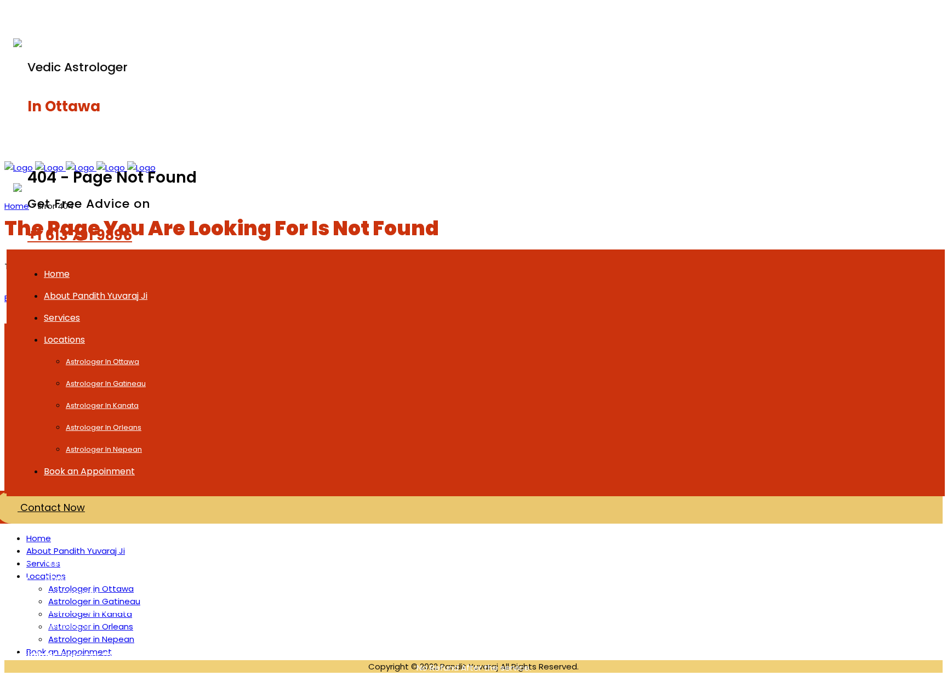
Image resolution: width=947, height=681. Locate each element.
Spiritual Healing (605, 14)
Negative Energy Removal (569, 609)
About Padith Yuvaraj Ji (93, 578)
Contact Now (51, 507)
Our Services (71, 593)
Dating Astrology (550, 578)
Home (16, 206)
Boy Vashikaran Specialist (803, 609)
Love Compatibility (319, 624)
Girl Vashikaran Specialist (802, 593)
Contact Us (68, 624)
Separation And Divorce (799, 624)
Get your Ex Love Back (326, 593)
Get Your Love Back (789, 578)
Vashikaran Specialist (703, 14)
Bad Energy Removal (558, 624)
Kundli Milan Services (792, 563)
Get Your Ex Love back (396, 14)
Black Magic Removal (275, 14)
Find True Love (309, 563)
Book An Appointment (92, 609)
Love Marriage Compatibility (339, 578)
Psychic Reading (507, 14)
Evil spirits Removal (554, 593)
